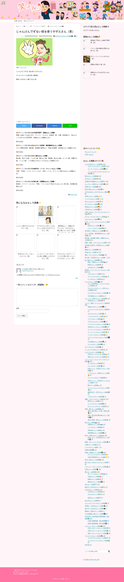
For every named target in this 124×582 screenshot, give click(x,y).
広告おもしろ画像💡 (93, 252)
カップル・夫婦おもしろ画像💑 (96, 184)
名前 (17, 308)
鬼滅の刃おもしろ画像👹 (97, 306)
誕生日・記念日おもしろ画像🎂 (96, 487)
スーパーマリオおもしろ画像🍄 (99, 329)
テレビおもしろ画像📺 (93, 282)
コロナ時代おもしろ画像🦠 (95, 164)
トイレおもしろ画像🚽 (93, 447)
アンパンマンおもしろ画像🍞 (98, 332)
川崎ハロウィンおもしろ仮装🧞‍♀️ (99, 530)
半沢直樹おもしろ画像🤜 (97, 296)
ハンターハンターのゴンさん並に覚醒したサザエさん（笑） (46, 256)
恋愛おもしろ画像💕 (93, 186)
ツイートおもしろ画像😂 (97, 228)
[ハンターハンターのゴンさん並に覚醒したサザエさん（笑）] (46, 243)
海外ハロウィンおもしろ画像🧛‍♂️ (99, 533)
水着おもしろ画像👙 (95, 476)
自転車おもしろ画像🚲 (96, 430)
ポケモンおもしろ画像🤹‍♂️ (97, 313)
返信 (77, 278)
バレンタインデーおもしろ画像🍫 (97, 503)
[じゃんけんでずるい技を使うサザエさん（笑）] (54, 126)
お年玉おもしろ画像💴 (96, 491)
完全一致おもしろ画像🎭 (94, 459)
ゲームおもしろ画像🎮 (96, 344)
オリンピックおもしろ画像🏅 (98, 406)
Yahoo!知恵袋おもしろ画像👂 (98, 457)
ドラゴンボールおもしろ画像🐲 (99, 324)
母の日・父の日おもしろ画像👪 (96, 508)
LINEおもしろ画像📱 (96, 225)
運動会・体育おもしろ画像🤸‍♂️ (95, 511)
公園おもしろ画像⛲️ (92, 444)
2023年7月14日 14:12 (27, 270)
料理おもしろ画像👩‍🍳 (95, 264)
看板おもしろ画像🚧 (93, 249)
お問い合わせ (18, 21)
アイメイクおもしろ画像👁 (97, 377)
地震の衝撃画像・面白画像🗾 (98, 523)
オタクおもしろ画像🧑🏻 (93, 219)
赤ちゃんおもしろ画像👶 (94, 201)
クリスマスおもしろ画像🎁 (95, 536)
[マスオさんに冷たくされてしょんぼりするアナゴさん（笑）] (46, 215)
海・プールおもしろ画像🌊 (97, 474)
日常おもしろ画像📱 (93, 469)
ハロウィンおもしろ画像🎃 (95, 526)
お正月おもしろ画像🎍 (93, 489)
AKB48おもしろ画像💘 (96, 300)
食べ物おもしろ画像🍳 (93, 260)
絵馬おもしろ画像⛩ (95, 497)
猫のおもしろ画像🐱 (93, 176)
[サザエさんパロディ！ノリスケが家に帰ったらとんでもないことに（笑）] (66, 243)
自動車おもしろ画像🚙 (96, 424)
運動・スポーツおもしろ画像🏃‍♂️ (96, 399)
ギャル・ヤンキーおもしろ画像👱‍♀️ (97, 216)
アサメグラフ (23, 67)
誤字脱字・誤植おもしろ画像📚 (96, 231)
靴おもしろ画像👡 (95, 385)
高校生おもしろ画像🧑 (93, 207)
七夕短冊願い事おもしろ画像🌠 (96, 514)
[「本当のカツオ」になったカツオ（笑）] (25, 243)
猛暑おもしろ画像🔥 (95, 479)
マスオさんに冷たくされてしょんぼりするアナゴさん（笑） (46, 228)
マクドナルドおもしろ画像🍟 (98, 276)
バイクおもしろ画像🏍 (96, 427)
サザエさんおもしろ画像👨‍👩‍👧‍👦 (64, 36)
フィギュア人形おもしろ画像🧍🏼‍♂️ (96, 349)
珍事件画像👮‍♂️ (91, 450)
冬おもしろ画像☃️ (92, 484)
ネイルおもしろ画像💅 (96, 363)
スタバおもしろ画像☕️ (96, 274)
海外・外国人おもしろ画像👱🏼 (96, 435)
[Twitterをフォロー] (105, 2)
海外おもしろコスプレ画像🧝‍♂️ (98, 357)
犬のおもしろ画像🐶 (93, 179)
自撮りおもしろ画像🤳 (93, 196)
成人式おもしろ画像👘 (93, 500)
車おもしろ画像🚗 (92, 422)
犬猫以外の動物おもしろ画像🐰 (96, 181)
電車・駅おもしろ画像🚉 (94, 409)
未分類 (88, 545)
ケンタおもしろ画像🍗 (96, 279)
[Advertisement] (47, 103)
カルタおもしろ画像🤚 (96, 494)
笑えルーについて (29, 21)
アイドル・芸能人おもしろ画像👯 (97, 298)
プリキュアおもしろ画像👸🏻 (97, 335)
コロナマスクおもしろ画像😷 (98, 166)
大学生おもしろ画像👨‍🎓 (93, 209)
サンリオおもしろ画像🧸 (94, 347)
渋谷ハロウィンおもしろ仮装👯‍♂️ (99, 528)
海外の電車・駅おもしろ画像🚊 (99, 420)
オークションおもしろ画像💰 (98, 454)
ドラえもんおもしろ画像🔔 (97, 316)
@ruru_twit (73, 194)
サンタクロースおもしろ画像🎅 (99, 538)
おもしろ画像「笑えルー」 (64, 579)
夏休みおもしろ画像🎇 (96, 482)
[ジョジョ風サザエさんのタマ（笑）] (25, 215)
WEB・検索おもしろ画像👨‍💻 (95, 452)
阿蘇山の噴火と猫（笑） (99, 64)
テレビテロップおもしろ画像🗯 (99, 293)
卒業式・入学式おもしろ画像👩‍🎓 (96, 506)
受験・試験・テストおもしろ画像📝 (97, 242)
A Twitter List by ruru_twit (91, 559)
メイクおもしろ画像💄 (96, 366)
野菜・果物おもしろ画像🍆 (97, 262)
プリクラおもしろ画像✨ (94, 199)
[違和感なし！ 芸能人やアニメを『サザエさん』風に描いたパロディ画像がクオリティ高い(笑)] (66, 215)
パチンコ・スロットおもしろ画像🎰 (97, 466)
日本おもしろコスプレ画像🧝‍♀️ (98, 354)
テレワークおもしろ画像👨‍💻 (97, 169)
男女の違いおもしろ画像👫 (94, 189)
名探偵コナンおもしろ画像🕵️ (98, 327)
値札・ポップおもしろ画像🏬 (96, 255)
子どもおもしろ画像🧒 (93, 204)
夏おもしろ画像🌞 (92, 472)
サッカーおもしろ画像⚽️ (97, 403)
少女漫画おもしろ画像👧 (97, 341)
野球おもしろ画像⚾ (95, 401)
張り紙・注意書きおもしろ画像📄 (97, 257)
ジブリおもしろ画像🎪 (96, 319)
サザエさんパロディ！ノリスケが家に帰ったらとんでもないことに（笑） (66, 256)
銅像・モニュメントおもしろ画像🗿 (97, 442)
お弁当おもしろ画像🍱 (96, 267)
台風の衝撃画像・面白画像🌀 (98, 521)
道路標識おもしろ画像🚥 (97, 433)
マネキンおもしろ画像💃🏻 (97, 396)
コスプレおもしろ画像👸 (94, 352)
